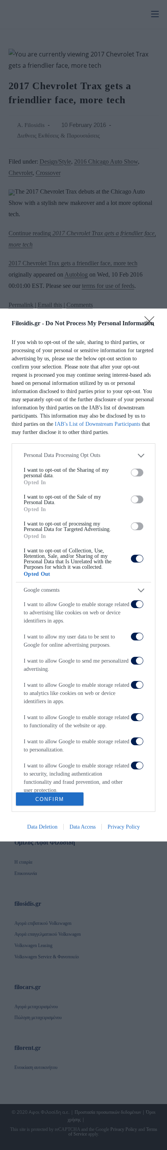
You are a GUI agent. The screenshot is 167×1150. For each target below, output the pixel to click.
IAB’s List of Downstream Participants (97, 424)
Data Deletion (42, 827)
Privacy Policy (124, 827)
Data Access (83, 827)
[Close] (151, 323)
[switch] (137, 472)
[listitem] (83, 456)
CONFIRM (49, 799)
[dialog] (83, 575)
